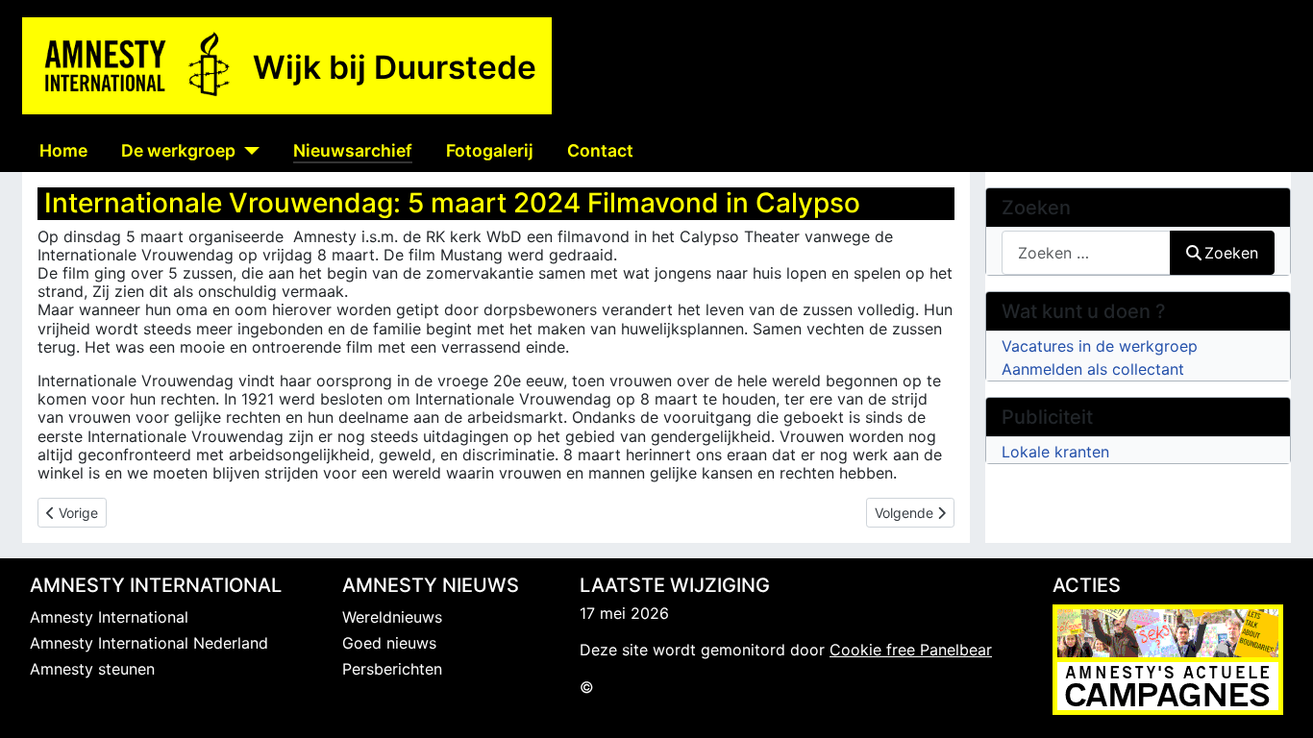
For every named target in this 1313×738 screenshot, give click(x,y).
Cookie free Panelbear (911, 649)
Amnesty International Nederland (149, 642)
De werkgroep (178, 150)
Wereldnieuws (392, 617)
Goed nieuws (389, 642)
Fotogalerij (489, 150)
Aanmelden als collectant (1093, 369)
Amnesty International (109, 617)
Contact (600, 150)
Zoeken (1231, 252)
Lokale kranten (1055, 451)
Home (63, 150)
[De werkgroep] (247, 150)
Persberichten (392, 668)
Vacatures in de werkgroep (1100, 346)
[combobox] (1086, 252)
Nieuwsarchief (352, 150)
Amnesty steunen (92, 668)
